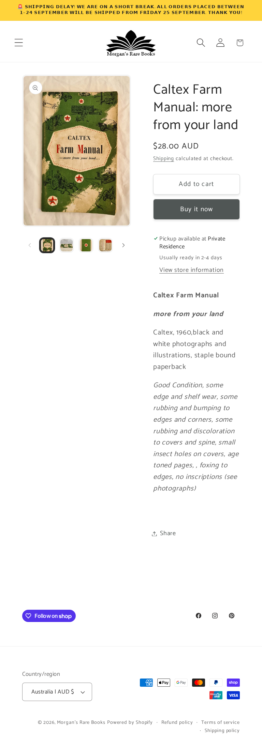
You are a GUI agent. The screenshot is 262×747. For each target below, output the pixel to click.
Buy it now (196, 209)
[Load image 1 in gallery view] (47, 245)
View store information (191, 270)
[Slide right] (123, 245)
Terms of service (220, 722)
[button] (18, 42)
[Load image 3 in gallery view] (85, 245)
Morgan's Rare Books (81, 722)
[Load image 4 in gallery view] (105, 245)
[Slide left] (29, 245)
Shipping (163, 158)
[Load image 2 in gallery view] (66, 245)
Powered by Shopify (130, 722)
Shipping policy (222, 730)
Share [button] (168, 533)
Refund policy (177, 722)
